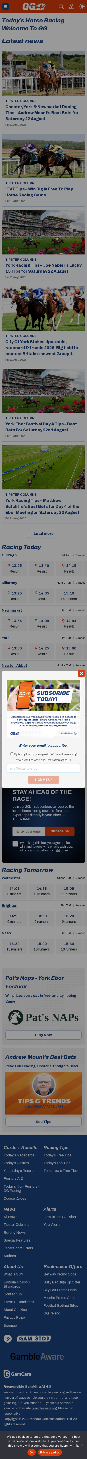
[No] (81, 1445)
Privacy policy (50, 1452)
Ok (32, 1452)
